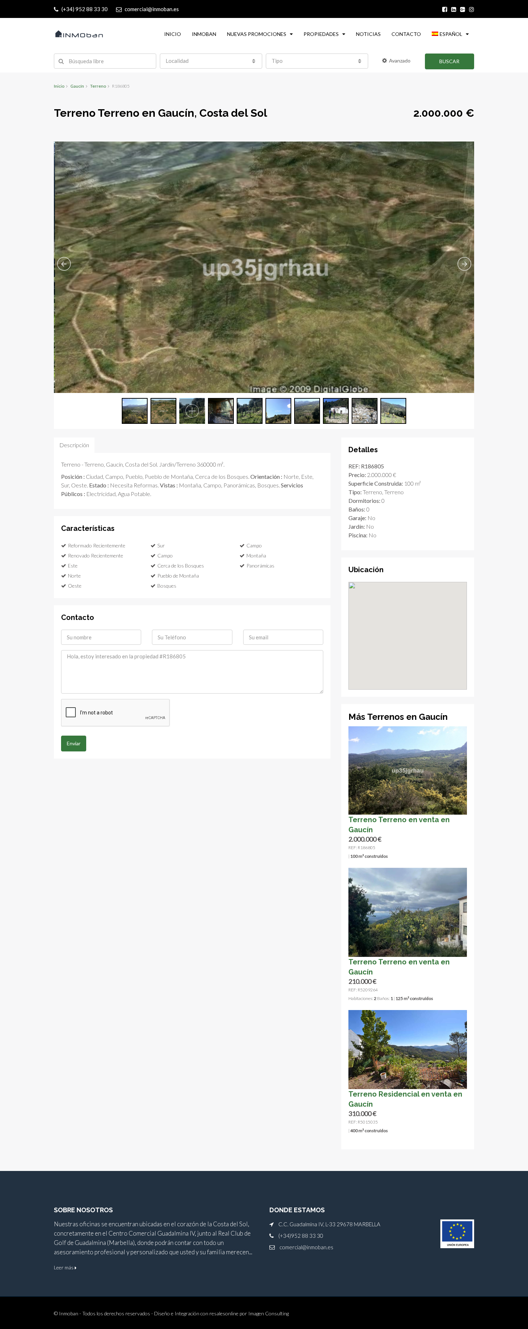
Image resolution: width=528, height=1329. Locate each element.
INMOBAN (204, 34)
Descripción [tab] (74, 444)
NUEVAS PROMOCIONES (256, 34)
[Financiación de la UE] (457, 1233)
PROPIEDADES (321, 34)
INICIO (172, 34)
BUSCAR (449, 61)
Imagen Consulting (268, 1313)
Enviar (73, 743)
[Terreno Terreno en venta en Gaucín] (407, 769)
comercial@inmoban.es (306, 1247)
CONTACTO (406, 34)
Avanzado (400, 60)
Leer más (64, 1267)
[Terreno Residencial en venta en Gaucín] (407, 1048)
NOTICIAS (368, 34)
